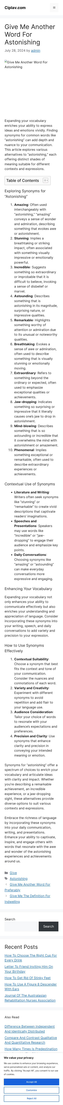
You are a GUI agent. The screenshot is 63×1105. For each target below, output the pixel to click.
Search (10, 919)
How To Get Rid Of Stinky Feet (28, 978)
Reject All (31, 1098)
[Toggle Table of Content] (44, 180)
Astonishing (19, 879)
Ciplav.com (15, 7)
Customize (31, 1090)
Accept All (31, 1082)
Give (13, 873)
